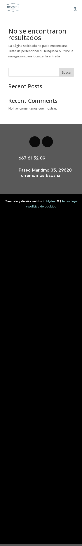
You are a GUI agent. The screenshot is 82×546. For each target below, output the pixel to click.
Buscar (67, 72)
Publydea (49, 201)
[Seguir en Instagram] (47, 141)
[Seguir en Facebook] (34, 141)
